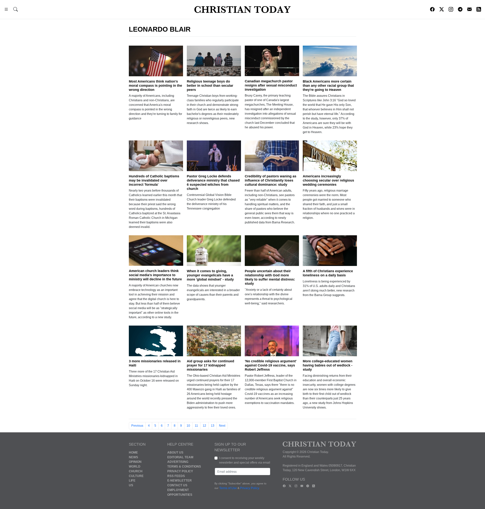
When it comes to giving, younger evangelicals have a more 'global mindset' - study (210, 275)
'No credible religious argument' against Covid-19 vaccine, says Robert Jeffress (270, 365)
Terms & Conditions (184, 466)
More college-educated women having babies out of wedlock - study (327, 365)
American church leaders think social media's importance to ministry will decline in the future (155, 275)
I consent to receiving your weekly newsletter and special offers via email (244, 460)
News (133, 457)
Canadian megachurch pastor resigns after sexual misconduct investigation (271, 85)
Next (222, 425)
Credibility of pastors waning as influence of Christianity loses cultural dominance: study (270, 180)
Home (133, 452)
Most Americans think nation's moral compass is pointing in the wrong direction (155, 86)
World (134, 466)
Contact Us (177, 485)
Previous (137, 425)
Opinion (135, 461)
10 (188, 425)
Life (132, 480)
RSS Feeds (176, 475)
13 (212, 425)
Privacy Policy (180, 471)
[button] (6, 10)
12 (204, 425)
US (131, 485)
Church (135, 471)
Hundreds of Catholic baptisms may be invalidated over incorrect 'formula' (154, 180)
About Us (175, 452)
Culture (136, 475)
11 (196, 425)
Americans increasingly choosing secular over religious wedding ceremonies (328, 180)
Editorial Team (180, 457)
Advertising (177, 461)
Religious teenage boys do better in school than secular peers (210, 86)
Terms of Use (228, 488)
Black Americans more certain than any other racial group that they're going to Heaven (328, 86)
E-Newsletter (179, 480)
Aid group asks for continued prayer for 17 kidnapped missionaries (210, 365)
